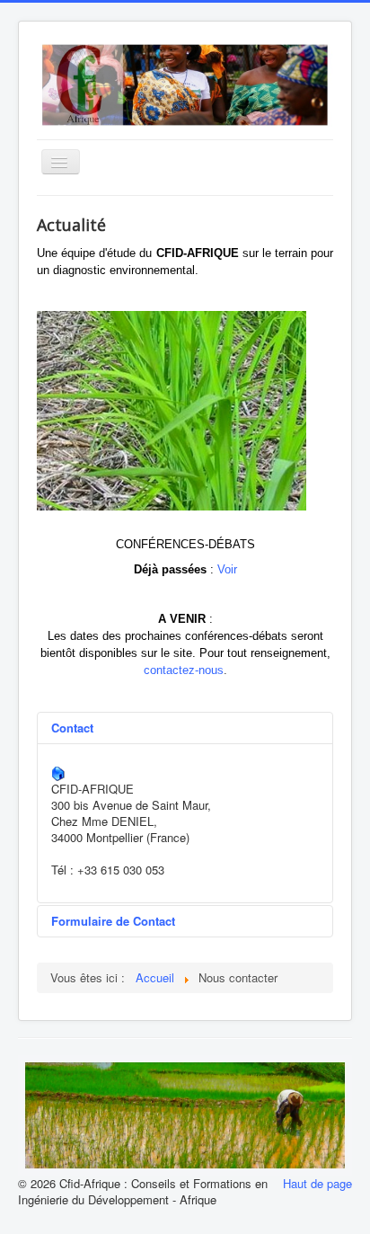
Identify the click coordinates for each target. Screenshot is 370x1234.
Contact (72, 727)
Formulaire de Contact (113, 920)
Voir (227, 569)
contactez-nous (184, 670)
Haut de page (317, 1183)
